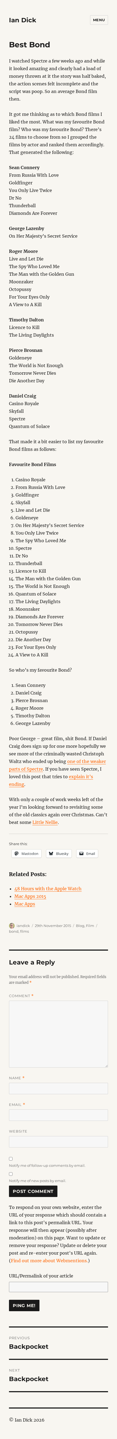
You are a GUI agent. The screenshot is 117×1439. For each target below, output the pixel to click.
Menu (99, 20)
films (24, 931)
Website (18, 1131)
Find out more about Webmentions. (49, 1260)
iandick (23, 925)
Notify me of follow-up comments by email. (47, 1165)
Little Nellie (45, 822)
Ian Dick (22, 20)
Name (17, 1078)
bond (14, 931)
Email (17, 1104)
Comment (21, 996)
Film (90, 925)
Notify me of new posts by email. (37, 1181)
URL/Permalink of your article (41, 1276)
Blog (80, 925)
